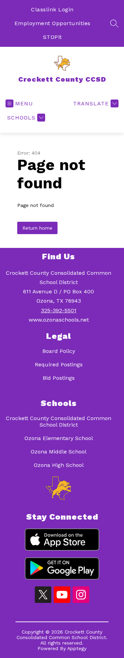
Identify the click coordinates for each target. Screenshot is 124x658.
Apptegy (76, 648)
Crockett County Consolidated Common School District (58, 421)
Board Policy (58, 351)
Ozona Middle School (58, 451)
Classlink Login (52, 9)
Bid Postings (59, 378)
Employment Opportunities (52, 23)
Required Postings (59, 364)
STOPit (52, 37)
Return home (37, 228)
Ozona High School (59, 465)
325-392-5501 (58, 310)
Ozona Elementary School (58, 438)
